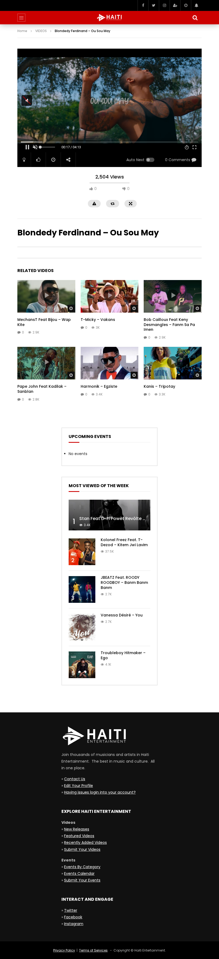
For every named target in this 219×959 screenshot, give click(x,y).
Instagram (73, 923)
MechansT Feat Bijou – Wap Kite (44, 322)
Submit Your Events (82, 880)
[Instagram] (164, 5)
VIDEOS (41, 31)
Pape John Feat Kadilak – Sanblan (42, 389)
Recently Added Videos (85, 842)
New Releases (76, 829)
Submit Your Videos (82, 849)
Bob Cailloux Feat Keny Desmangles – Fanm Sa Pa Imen (169, 324)
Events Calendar (79, 873)
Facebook (73, 917)
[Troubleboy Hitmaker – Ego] (82, 664)
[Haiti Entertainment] (109, 18)
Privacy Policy (64, 950)
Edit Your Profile (78, 785)
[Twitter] (153, 5)
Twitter (70, 910)
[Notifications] (196, 5)
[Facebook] (143, 5)
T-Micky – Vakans (98, 319)
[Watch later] (185, 5)
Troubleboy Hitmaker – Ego (123, 655)
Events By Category (82, 866)
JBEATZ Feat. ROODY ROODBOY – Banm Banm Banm (124, 582)
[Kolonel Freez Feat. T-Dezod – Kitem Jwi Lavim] (82, 551)
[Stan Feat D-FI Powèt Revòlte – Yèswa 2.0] (109, 515)
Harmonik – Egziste (99, 386)
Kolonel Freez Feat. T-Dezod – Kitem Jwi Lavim (124, 542)
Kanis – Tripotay (159, 386)
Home (22, 31)
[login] (175, 5)
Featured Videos (79, 835)
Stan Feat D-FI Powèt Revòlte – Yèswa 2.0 (123, 518)
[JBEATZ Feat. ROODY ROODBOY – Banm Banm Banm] (82, 589)
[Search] (195, 17)
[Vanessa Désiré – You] (82, 627)
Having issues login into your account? (100, 792)
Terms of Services (93, 950)
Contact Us (74, 779)
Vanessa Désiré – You (122, 615)
